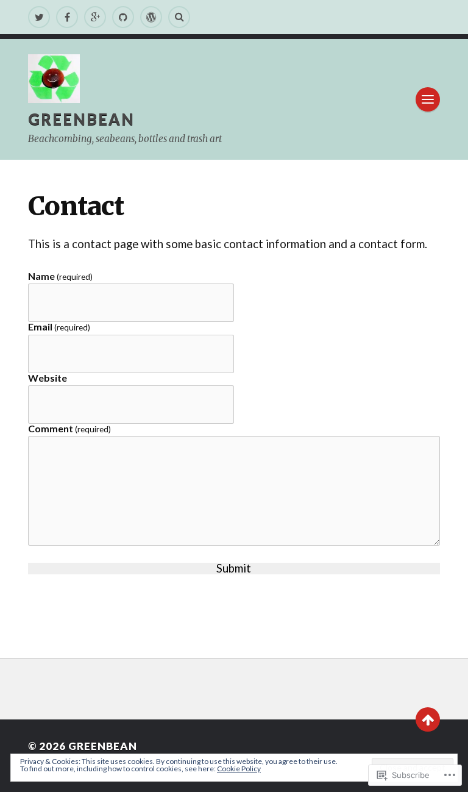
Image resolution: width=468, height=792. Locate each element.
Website (47, 378)
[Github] (123, 17)
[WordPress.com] (151, 17)
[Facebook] (67, 17)
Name (60, 276)
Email (59, 327)
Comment (69, 429)
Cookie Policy (239, 768)
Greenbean (81, 119)
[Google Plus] (95, 17)
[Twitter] (39, 17)
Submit (233, 568)
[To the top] (428, 719)
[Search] (179, 17)
